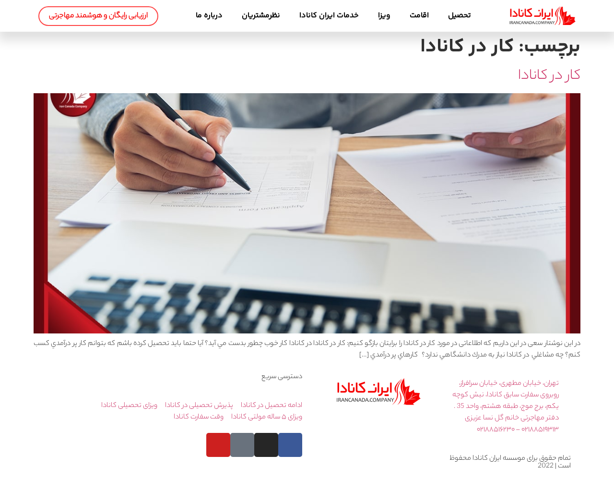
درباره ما (209, 16)
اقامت (419, 16)
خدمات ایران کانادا (329, 16)
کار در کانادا (549, 76)
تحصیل (459, 16)
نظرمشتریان (261, 16)
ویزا (384, 16)
